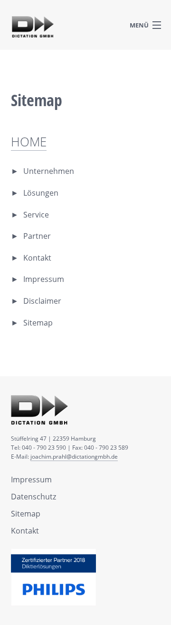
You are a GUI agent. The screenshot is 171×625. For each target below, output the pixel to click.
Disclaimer (42, 301)
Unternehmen (48, 171)
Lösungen (40, 193)
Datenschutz (33, 496)
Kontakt (37, 258)
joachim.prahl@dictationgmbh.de (74, 457)
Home (29, 141)
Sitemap (38, 322)
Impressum (43, 279)
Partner (37, 236)
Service (36, 214)
